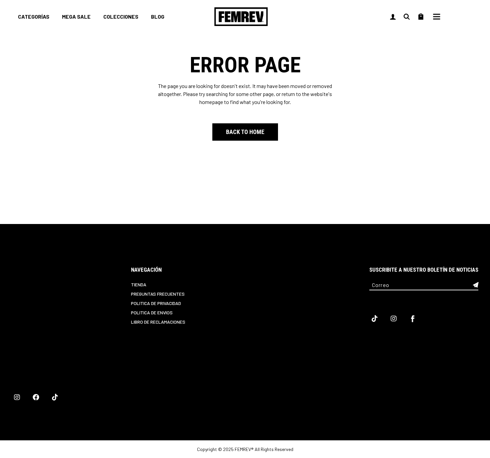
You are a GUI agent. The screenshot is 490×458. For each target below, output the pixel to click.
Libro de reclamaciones (158, 322)
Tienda (138, 284)
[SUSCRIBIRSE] (475, 285)
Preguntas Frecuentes (158, 294)
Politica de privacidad (156, 303)
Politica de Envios (152, 312)
